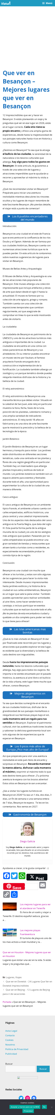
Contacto (10, 1035)
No (44, 1107)
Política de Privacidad (16, 1049)
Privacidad (28, 1111)
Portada (7, 1001)
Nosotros (10, 1044)
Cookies (9, 1040)
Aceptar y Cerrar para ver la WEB (25, 1107)
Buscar (9, 1063)
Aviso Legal (11, 1030)
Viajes (18, 977)
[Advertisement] (27, 35)
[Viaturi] (5, 3)
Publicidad (11, 1053)
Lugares (10, 977)
